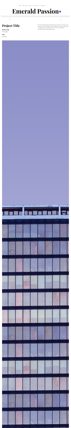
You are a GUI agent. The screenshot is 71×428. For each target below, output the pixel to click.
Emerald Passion (35, 11)
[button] (60, 11)
